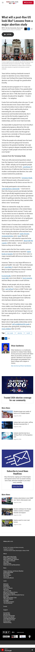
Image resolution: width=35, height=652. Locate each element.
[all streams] (32, 650)
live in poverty (27, 278)
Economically (6, 276)
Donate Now (6, 613)
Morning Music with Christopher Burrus (13, 595)
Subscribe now (17, 486)
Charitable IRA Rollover (9, 618)
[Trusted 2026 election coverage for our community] (17, 385)
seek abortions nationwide (10, 189)
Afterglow (6, 585)
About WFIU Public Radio (9, 556)
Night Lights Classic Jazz (10, 597)
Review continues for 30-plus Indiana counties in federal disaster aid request (22, 510)
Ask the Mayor (7, 575)
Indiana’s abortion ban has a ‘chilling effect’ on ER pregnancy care (23, 435)
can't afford (9, 289)
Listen (5, 581)
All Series (5, 584)
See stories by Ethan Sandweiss (21, 366)
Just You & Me (7, 591)
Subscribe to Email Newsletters (11, 565)
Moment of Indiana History (10, 592)
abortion (20, 333)
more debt (5, 278)
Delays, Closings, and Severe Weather (13, 571)
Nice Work (6, 596)
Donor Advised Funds (9, 619)
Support (5, 610)
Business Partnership (9, 615)
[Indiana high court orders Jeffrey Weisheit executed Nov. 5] (7, 425)
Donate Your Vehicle (8, 617)
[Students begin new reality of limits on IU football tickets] (7, 414)
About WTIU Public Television (11, 559)
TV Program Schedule (9, 560)
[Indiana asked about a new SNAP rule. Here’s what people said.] (7, 501)
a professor (27, 167)
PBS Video (6, 562)
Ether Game (6, 586)
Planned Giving (7, 622)
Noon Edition (6, 573)
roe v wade (10, 333)
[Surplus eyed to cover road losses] (7, 523)
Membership (6, 614)
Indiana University (19, 547)
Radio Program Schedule (10, 558)
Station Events (7, 563)
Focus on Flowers (8, 588)
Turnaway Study (26, 178)
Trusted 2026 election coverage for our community (17, 399)
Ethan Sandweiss (17, 346)
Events (5, 606)
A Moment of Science (9, 593)
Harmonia (6, 589)
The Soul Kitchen (7, 603)
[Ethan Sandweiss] (5, 348)
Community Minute (8, 578)
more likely (8, 267)
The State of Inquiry (8, 601)
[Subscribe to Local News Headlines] (17, 458)
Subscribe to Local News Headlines (17, 472)
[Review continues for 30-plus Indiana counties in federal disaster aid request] (7, 511)
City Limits (6, 576)
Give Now (29, 2)
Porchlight (6, 600)
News (4, 568)
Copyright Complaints (8, 549)
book (19, 236)
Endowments (7, 621)
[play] (3, 650)
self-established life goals (21, 324)
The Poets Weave (8, 599)
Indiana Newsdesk (8, 572)
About (5, 553)
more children (6, 329)
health (28, 333)
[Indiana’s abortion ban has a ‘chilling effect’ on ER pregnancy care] (7, 436)
